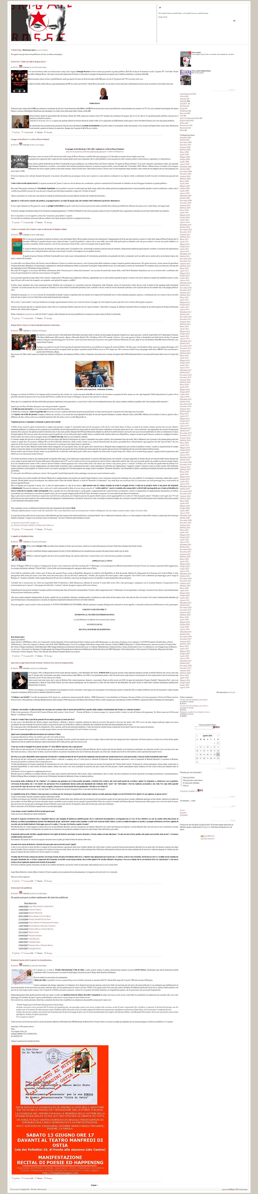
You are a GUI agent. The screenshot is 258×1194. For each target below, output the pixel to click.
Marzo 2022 (184, 559)
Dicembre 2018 (185, 464)
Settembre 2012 (185, 283)
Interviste (34, 668)
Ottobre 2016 (185, 401)
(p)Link (17, 132)
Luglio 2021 (184, 539)
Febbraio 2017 (185, 411)
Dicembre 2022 (185, 581)
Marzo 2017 (184, 413)
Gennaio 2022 (185, 554)
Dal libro (183, 106)
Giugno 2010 (185, 217)
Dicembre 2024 (185, 639)
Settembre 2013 (185, 312)
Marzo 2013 (184, 297)
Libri (182, 115)
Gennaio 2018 (185, 438)
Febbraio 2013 (185, 295)
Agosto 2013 (184, 309)
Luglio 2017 (184, 423)
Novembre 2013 (186, 316)
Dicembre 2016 (185, 406)
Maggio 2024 (185, 622)
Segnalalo (206, 827)
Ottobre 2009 (185, 198)
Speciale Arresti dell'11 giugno (25, 522)
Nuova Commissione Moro (190, 118)
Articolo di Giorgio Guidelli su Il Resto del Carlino (32, 525)
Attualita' (183, 98)
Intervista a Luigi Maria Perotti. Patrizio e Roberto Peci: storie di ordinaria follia (42, 662)
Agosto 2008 (184, 164)
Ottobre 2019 (185, 489)
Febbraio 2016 (185, 382)
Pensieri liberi (185, 120)
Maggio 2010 (185, 215)
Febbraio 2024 (185, 614)
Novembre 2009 (186, 200)
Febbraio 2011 (185, 237)
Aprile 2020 (184, 503)
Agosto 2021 (184, 542)
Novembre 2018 (186, 462)
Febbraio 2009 (185, 178)
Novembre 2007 (186, 142)
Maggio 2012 (185, 273)
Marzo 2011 (184, 239)
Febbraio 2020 (185, 498)
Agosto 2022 (184, 571)
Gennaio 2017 (185, 409)
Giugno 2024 (185, 624)
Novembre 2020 (186, 520)
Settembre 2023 (185, 602)
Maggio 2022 (185, 564)
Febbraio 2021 (185, 527)
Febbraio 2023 (185, 585)
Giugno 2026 (185, 682)
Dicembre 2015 (185, 377)
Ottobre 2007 (185, 140)
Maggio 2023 (185, 593)
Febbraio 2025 (185, 644)
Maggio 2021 (185, 535)
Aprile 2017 (184, 416)
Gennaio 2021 (185, 525)
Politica (183, 123)
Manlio (15, 67)
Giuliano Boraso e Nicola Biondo (41, 929)
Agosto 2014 (184, 338)
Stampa (49, 132)
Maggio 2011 (185, 244)
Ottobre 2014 (185, 343)
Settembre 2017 (185, 428)
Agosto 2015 (184, 367)
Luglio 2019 (184, 481)
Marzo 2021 (184, 530)
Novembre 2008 (186, 171)
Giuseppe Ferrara (35, 948)
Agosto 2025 (184, 658)
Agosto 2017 (184, 426)
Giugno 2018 (185, 450)
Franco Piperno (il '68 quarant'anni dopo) (43, 922)
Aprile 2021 (184, 532)
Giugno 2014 (185, 333)
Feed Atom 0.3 (208, 838)
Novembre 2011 (186, 258)
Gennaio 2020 (185, 496)
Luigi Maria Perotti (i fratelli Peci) (41, 906)
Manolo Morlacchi (35, 912)
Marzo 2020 (184, 501)
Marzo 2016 (184, 384)
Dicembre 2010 (185, 232)
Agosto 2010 (184, 222)
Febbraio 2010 (185, 207)
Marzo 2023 (184, 588)
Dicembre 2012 (185, 290)
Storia (33, 144)
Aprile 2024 (184, 619)
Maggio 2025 (185, 651)
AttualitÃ (184, 103)
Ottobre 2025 (185, 663)
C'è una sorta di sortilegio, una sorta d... (194, 699)
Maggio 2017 (185, 418)
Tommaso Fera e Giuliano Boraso (41, 945)
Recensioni (184, 128)
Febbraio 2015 (185, 353)
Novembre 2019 (186, 491)
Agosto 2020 (184, 513)
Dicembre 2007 (185, 144)
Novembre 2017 (186, 433)
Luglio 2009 (184, 191)
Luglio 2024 (184, 627)
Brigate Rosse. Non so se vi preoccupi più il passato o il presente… (36, 325)
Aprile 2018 (184, 445)
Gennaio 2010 (185, 205)
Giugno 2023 (185, 595)
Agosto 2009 (184, 193)
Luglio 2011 (184, 249)
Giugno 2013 (185, 304)
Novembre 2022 (186, 578)
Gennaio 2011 (185, 234)
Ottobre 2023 (185, 605)
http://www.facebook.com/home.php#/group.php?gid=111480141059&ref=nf (94, 151)
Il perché (183, 812)
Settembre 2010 (185, 224)
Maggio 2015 (185, 360)
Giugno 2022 (185, 566)
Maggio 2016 (185, 389)
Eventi (182, 108)
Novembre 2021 (186, 549)
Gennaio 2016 (185, 379)
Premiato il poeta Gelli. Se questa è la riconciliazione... (31, 960)
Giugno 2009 (185, 188)
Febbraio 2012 (185, 266)
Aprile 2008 (184, 154)
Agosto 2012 (184, 280)
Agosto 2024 (184, 629)
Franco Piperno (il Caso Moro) (40, 916)
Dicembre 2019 (185, 493)
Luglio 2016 (184, 394)
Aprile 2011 (184, 241)
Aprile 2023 (184, 590)
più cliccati (231, 692)
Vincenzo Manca (35, 909)
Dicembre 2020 (185, 522)
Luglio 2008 (184, 161)
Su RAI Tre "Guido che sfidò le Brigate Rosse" (28, 61)
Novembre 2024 (186, 636)
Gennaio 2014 (185, 321)
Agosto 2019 (184, 484)
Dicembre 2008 (185, 174)
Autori (182, 810)
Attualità (34, 67)
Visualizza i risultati (187, 791)
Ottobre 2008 (185, 169)
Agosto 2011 (184, 251)
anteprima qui (30, 314)
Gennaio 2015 (185, 350)
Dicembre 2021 (185, 551)
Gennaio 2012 (185, 263)
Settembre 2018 (185, 457)
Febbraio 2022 (185, 556)
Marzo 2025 (184, 646)
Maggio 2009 (185, 186)
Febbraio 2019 (185, 469)
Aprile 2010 (184, 212)
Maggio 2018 (185, 447)
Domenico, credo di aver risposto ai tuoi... (195, 712)
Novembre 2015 (186, 375)
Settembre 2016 (185, 399)
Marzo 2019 (184, 472)
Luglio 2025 (184, 656)
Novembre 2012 (186, 287)
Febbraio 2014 (185, 324)
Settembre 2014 (185, 341)
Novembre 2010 (186, 229)
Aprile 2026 (184, 677)
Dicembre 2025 (185, 668)
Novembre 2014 (186, 346)
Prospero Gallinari (35, 935)
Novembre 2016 (186, 404)
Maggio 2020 (185, 505)
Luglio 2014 (184, 336)
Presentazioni (185, 125)
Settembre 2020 (185, 515)
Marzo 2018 (184, 442)
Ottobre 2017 (185, 430)
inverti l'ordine (41, 50)
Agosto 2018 (184, 455)
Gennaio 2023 (185, 583)
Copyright (183, 815)
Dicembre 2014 (185, 348)
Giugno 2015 (185, 363)
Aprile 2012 (184, 270)
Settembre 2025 (185, 661)
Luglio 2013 (184, 307)
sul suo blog (32, 294)
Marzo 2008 (184, 152)
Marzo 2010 (184, 210)
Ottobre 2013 (185, 314)
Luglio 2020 (184, 510)
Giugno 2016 (185, 392)
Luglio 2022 (184, 568)
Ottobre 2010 (185, 227)
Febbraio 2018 (185, 440)
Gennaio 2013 (185, 292)
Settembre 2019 (185, 486)
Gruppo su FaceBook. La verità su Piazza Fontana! (30, 139)
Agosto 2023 (184, 600)
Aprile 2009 (184, 183)
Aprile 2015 (184, 358)
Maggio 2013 (185, 302)
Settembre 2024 (185, 631)
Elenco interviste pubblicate (21, 887)
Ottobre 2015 (185, 372)
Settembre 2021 (185, 544)
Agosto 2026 (184, 687)
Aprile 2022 (184, 561)
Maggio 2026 (185, 680)
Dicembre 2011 (185, 261)
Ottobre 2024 (185, 634)
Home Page (16, 50)
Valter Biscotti (34, 938)
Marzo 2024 (184, 617)
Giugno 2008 (185, 159)
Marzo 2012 (184, 268)
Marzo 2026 (184, 675)
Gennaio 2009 (185, 176)
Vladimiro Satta (34, 942)
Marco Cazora (34, 932)
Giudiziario (184, 111)
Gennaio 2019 (185, 467)
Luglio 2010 (184, 220)
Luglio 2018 (184, 452)
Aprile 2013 (184, 300)
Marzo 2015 (184, 355)
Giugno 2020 (185, 508)
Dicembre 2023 (185, 610)
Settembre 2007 (185, 137)
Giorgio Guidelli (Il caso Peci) (40, 919)
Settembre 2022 (185, 573)
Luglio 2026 (184, 685)
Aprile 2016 (184, 387)
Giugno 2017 (185, 421)
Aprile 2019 (184, 474)
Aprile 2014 (184, 329)
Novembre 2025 (186, 665)
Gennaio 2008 (185, 147)
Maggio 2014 (185, 331)
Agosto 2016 (184, 396)
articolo (48, 120)
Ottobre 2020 (185, 518)
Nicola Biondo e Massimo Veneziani (42, 926)
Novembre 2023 (186, 607)
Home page (14, 1189)
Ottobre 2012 (185, 285)
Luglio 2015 (184, 365)
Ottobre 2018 (185, 459)
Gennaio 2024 (185, 612)
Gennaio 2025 (185, 641)
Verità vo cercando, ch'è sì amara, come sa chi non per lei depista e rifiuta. (39, 229)
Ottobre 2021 (185, 547)
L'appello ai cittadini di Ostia (22, 536)
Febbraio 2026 (185, 673)
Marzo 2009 (184, 181)
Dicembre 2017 (185, 435)
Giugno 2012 (185, 275)
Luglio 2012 (184, 278)
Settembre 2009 (185, 195)
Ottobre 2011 (185, 256)
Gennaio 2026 (185, 670)
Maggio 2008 (185, 157)
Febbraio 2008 (185, 149)
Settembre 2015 (185, 370)
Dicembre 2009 (185, 203)
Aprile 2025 (184, 648)
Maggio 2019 (185, 476)
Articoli (183, 96)
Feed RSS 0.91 (209, 836)
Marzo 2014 (184, 326)
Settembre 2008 (185, 166)
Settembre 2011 (185, 254)
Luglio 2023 (184, 598)
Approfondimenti (186, 94)
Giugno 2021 (185, 537)
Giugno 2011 (185, 246)
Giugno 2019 (185, 479)
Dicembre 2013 (185, 319)
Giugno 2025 (185, 653)
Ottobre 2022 (185, 576)
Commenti (27, 132)
